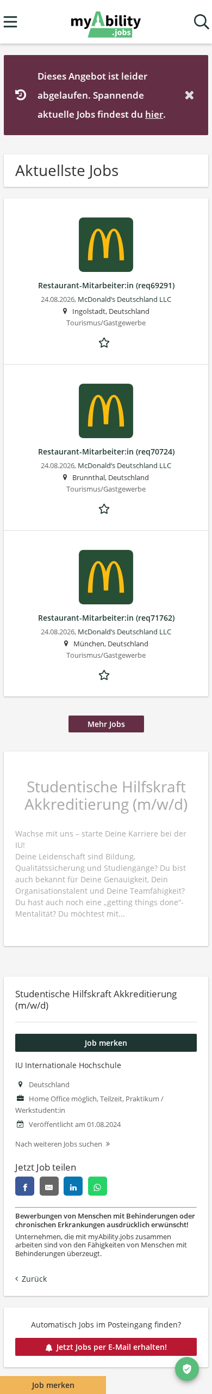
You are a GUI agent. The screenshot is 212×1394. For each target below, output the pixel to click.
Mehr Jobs (106, 724)
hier (154, 114)
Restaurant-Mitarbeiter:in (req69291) (106, 285)
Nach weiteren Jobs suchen (58, 1144)
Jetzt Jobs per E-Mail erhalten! (112, 1347)
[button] (191, 95)
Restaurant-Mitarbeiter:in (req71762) (106, 618)
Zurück (34, 1279)
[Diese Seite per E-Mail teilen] (49, 1186)
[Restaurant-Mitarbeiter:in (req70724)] (106, 411)
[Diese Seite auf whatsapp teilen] (97, 1186)
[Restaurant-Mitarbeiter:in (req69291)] (106, 244)
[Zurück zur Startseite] (105, 22)
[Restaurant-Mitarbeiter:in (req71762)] (106, 577)
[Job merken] (106, 341)
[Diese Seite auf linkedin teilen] (73, 1186)
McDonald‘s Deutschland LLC (124, 299)
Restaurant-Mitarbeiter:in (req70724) (106, 451)
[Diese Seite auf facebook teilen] (24, 1186)
